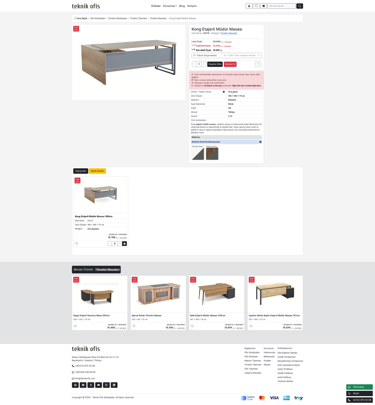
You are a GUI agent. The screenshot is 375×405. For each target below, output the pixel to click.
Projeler (267, 360)
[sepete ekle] (124, 243)
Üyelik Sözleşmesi (286, 357)
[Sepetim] (263, 6)
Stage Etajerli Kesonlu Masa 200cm (91, 315)
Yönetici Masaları (158, 18)
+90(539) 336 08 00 (85, 372)
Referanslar (269, 356)
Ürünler (156, 5)
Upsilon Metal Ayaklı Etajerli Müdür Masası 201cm (274, 315)
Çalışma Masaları (252, 373)
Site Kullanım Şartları (287, 352)
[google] (75, 385)
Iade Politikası (284, 377)
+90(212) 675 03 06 (85, 366)
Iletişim (192, 5)
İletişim (267, 364)
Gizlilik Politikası (285, 373)
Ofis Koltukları (251, 356)
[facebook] (83, 385)
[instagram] (106, 385)
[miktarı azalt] (194, 64)
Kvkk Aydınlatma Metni (289, 365)
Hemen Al (230, 64)
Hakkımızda (269, 352)
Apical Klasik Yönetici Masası (146, 315)
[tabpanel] (187, 215)
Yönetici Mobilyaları (117, 18)
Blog (182, 5)
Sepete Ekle (215, 64)
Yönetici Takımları (138, 18)
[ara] (299, 6)
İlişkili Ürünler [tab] (97, 171)
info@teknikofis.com (85, 378)
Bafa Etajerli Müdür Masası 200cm (207, 315)
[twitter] (90, 385)
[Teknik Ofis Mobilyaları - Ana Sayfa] (86, 6)
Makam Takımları (252, 360)
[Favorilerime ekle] (258, 64)
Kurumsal (169, 5)
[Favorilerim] (256, 6)
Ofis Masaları (93, 229)
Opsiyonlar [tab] (80, 171)
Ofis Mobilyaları (97, 18)
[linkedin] (114, 385)
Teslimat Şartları (285, 381)
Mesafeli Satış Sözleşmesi (290, 361)
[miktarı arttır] (204, 64)
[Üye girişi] (249, 6)
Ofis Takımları (251, 368)
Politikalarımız (285, 348)
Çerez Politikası (285, 369)
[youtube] (98, 385)
